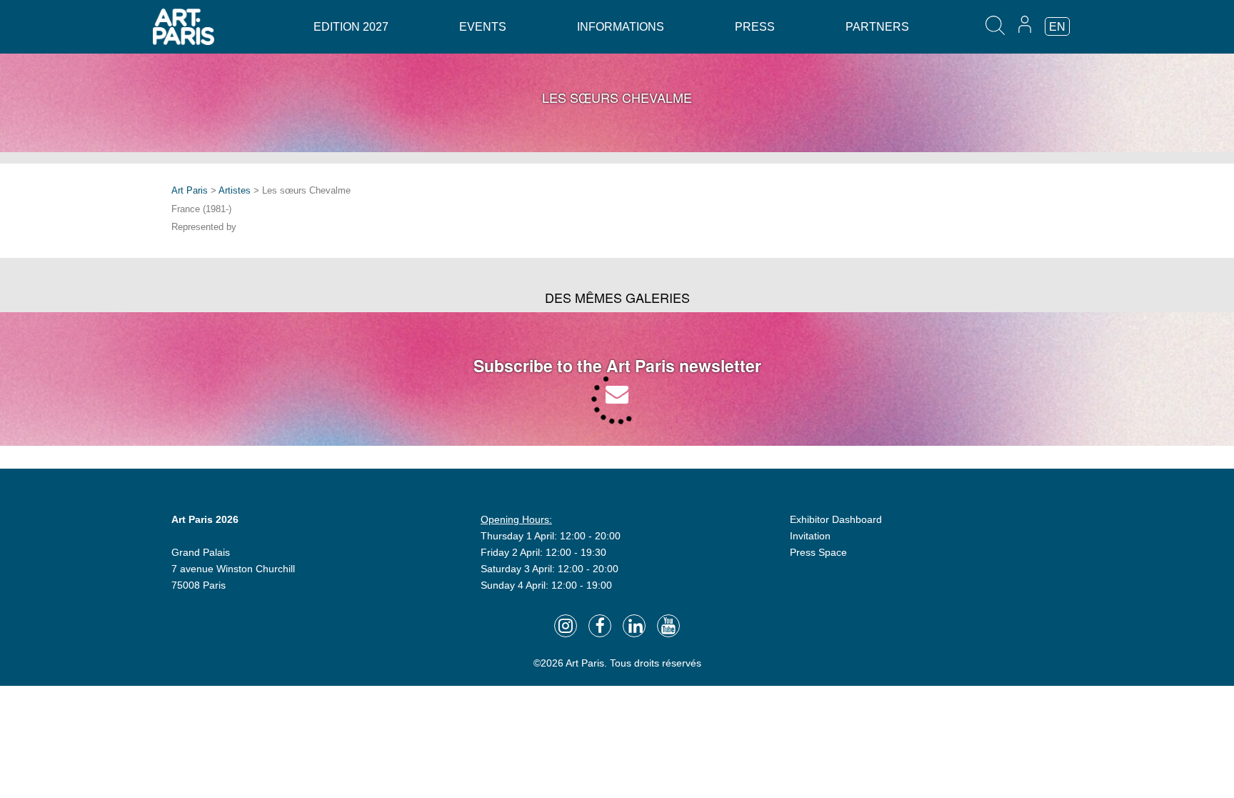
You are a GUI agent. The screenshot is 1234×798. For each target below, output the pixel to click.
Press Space (818, 552)
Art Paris (189, 190)
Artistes (235, 190)
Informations (620, 27)
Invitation (810, 536)
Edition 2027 (350, 27)
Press (755, 27)
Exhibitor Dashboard (836, 519)
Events (482, 27)
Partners (877, 27)
